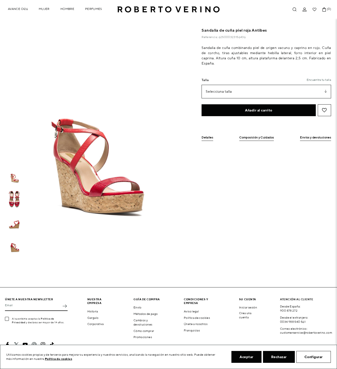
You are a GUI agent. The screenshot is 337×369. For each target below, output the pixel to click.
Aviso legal (191, 311)
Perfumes (93, 9)
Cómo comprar (143, 331)
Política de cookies (197, 318)
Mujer (44, 9)
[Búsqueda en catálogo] (295, 9)
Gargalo (93, 318)
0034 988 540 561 (292, 322)
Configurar (313, 357)
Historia (92, 311)
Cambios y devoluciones (142, 322)
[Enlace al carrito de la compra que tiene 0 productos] (324, 9)
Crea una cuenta (245, 315)
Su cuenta (247, 299)
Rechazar (279, 357)
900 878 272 (289, 310)
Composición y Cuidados (256, 137)
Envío (137, 307)
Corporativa (95, 324)
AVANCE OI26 (18, 9)
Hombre (67, 9)
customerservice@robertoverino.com (306, 332)
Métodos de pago (145, 314)
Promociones (142, 337)
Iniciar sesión (248, 307)
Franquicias (192, 330)
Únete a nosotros (195, 324)
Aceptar (246, 357)
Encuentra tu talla (319, 80)
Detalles (207, 137)
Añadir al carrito (258, 110)
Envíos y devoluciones (315, 137)
